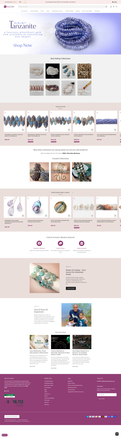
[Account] (111, 6)
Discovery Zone (60, 332)
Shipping (70, 381)
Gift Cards (46, 400)
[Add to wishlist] (5, 112)
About (46, 396)
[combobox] (63, 6)
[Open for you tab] (116, 433)
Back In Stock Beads (87, 11)
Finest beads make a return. (60, 192)
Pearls (42, 11)
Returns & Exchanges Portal (75, 385)
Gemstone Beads (34, 11)
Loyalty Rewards (48, 381)
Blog (45, 389)
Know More (70, 288)
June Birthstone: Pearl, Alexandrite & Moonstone (39, 352)
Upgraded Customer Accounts (76, 391)
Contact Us (47, 394)
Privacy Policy (71, 389)
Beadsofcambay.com (11, 419)
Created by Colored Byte (22, 419)
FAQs (45, 391)
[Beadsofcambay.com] (9, 6)
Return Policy (71, 383)
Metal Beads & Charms (57, 11)
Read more (32, 366)
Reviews (46, 402)
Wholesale (97, 11)
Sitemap (46, 404)
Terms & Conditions (49, 398)
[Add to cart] (23, 129)
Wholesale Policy (48, 383)
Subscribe (102, 398)
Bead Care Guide (48, 385)
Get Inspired (47, 387)
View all (60, 108)
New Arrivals (24, 11)
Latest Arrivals (60, 106)
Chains (47, 11)
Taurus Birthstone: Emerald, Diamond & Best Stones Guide (60, 352)
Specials (78, 11)
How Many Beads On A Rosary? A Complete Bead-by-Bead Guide (80, 352)
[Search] (106, 7)
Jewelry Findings (69, 11)
